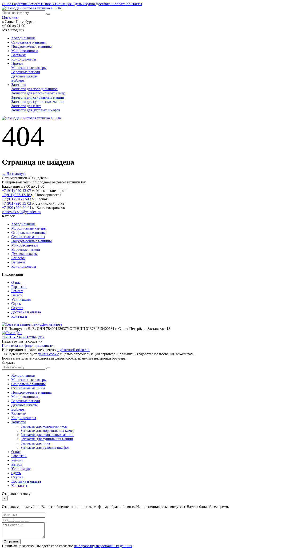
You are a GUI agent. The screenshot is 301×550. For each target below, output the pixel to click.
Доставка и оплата (111, 4)
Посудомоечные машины (31, 46)
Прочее (17, 63)
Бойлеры (18, 80)
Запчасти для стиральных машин (37, 97)
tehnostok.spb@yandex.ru (21, 212)
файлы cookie (48, 354)
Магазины (10, 17)
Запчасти (18, 85)
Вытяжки (18, 55)
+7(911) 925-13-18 (16, 195)
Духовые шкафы (24, 76)
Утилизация (62, 4)
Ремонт (34, 4)
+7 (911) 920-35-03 (16, 203)
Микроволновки (24, 51)
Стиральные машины (28, 42)
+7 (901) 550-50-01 (16, 208)
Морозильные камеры (29, 68)
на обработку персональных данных (103, 546)
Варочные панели (25, 72)
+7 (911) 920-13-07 (16, 191)
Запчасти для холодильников (34, 89)
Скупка (89, 4)
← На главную (14, 174)
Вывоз (46, 4)
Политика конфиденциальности (27, 346)
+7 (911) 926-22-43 (16, 199)
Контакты (134, 4)
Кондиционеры (23, 59)
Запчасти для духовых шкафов (35, 110)
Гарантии (20, 4)
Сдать (77, 4)
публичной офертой (73, 350)
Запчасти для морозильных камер (38, 93)
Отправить (11, 541)
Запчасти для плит (26, 106)
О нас (7, 4)
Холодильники (23, 38)
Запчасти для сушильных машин (37, 102)
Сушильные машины (28, 237)
